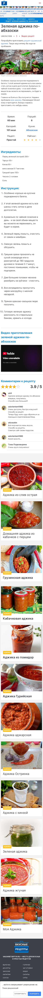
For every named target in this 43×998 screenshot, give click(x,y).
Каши (25, 971)
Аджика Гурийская (17, 696)
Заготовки (28, 968)
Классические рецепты (12, 10)
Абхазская (32, 130)
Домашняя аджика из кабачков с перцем (18, 535)
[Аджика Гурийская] (21, 677)
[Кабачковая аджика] (21, 600)
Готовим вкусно (21, 947)
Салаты (26, 974)
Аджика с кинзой (15, 812)
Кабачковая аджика (18, 618)
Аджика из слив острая (20, 495)
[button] (40, 3)
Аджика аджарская (17, 735)
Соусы (6, 978)
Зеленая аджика (15, 851)
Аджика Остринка (16, 774)
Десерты (6, 968)
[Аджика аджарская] (21, 716)
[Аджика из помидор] (21, 638)
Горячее (26, 965)
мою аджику (16, 100)
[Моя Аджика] (21, 910)
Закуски (6, 971)
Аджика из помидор (18, 657)
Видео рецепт (28, 36)
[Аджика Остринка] (21, 755)
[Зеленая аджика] (21, 833)
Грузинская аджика (18, 577)
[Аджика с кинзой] (21, 794)
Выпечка (6, 965)
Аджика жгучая (14, 890)
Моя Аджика (12, 929)
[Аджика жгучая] (21, 872)
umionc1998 (6, 36)
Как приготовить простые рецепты (4, 3)
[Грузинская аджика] (21, 559)
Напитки (7, 974)
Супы (25, 978)
